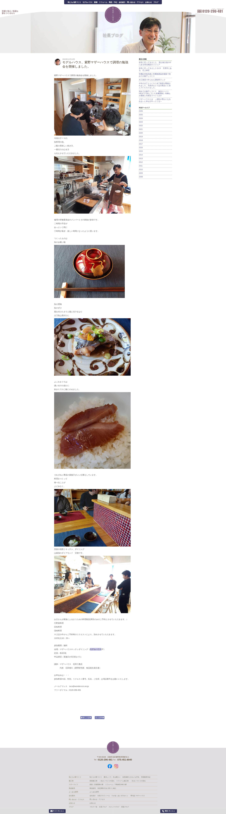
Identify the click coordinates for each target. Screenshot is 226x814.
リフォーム (103, 2)
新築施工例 (93, 781)
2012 (141, 162)
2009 (141, 173)
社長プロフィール (104, 796)
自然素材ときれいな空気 (130, 777)
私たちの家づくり (74, 2)
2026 (141, 111)
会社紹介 (122, 2)
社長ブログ (113, 35)
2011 (141, 166)
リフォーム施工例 (122, 781)
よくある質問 (94, 792)
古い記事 (98, 718)
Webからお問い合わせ (57, 811)
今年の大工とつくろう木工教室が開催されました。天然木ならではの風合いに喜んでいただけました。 (155, 85)
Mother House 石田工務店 (113, 15)
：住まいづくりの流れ (106, 781)
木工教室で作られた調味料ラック (152, 80)
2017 (141, 144)
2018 (141, 140)
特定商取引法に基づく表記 (107, 788)
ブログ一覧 (93, 807)
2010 (141, 169)
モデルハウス (87, 2)
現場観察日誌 (145, 777)
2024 (141, 118)
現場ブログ (125, 807)
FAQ (115, 2)
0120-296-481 (168, 811)
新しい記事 (86, 718)
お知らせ (148, 2)
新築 (95, 2)
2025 (141, 115)
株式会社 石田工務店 (113, 747)
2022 (141, 126)
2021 (141, 129)
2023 (141, 122)
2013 (141, 158)
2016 (141, 148)
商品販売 (93, 788)
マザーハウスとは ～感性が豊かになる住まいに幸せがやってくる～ (155, 100)
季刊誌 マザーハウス (138, 796)
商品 (110, 2)
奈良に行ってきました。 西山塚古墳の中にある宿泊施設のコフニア (155, 63)
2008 (141, 177)
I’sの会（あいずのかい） (120, 796)
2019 (141, 137)
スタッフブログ (114, 807)
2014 (141, 155)
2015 (141, 151)
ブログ (155, 2)
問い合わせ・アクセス (135, 2)
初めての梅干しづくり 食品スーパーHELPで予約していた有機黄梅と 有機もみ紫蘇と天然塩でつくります (154, 93)
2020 (141, 133)
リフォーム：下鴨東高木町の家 (116, 784)
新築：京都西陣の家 (96, 784)
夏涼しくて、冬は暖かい (112, 777)
